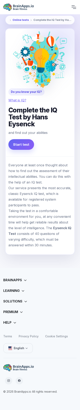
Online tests (21, 19)
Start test (21, 144)
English (19, 348)
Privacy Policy (29, 336)
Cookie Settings (56, 336)
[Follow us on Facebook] (19, 380)
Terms (7, 336)
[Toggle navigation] (74, 7)
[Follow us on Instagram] (8, 380)
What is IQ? (17, 100)
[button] (40, 280)
